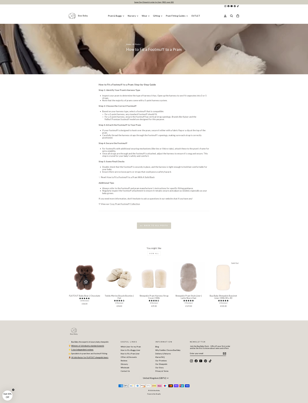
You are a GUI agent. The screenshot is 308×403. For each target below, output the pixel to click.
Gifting (156, 15)
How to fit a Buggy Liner (130, 350)
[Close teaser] (13, 390)
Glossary (124, 364)
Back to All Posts (155, 225)
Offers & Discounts (129, 357)
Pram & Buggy (115, 15)
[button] (85, 299)
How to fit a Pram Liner (130, 354)
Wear (145, 15)
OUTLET (195, 15)
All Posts (136, 44)
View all (154, 253)
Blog (157, 347)
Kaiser (186, 117)
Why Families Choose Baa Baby (167, 350)
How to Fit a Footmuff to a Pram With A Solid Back (131, 177)
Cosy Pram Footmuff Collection (125, 204)
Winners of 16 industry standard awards (87, 346)
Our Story (159, 368)
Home (128, 44)
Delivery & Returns (163, 354)
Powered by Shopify (154, 394)
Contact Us (125, 371)
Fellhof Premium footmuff (117, 119)
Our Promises (161, 361)
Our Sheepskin (161, 364)
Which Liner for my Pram (131, 347)
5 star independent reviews (82, 350)
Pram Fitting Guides (176, 15)
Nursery (132, 15)
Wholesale (125, 368)
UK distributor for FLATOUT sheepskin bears (89, 357)
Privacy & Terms (161, 371)
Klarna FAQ (160, 357)
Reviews (124, 361)
